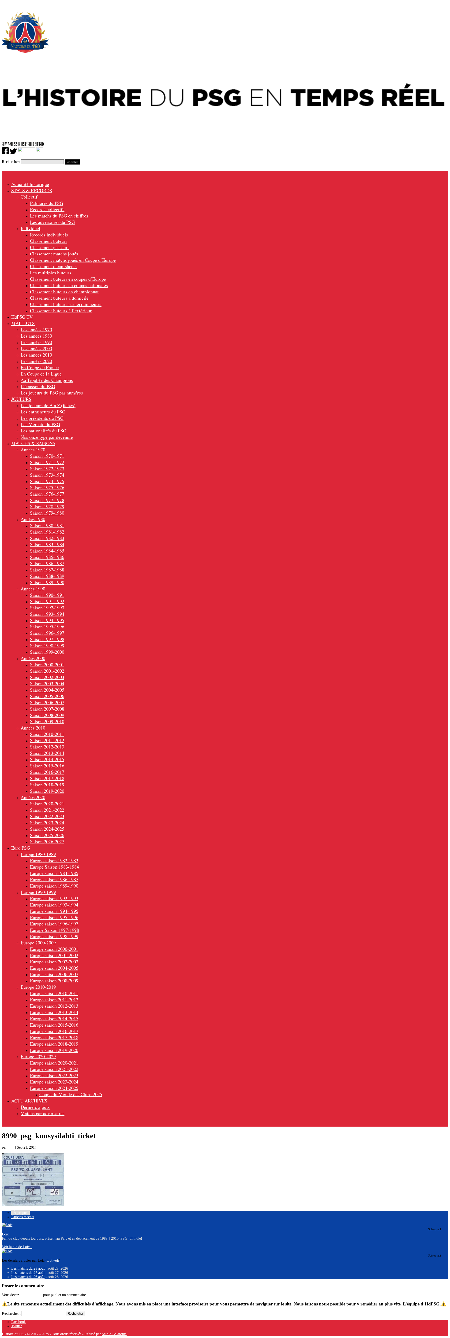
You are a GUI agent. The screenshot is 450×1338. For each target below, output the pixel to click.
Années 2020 (33, 797)
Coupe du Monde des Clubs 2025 (70, 1094)
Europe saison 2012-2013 (54, 1006)
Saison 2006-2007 (47, 702)
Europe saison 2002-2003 (54, 961)
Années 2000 (33, 658)
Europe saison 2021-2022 (54, 1069)
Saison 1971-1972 (47, 462)
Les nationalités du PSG (43, 431)
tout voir (53, 1260)
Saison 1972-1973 (47, 468)
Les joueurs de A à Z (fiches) (48, 405)
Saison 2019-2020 (47, 791)
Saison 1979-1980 (47, 513)
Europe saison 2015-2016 (54, 1025)
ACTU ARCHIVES (29, 1101)
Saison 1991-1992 (47, 601)
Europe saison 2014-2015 (54, 1018)
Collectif (29, 197)
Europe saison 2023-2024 (54, 1082)
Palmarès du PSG (46, 203)
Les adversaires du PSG (52, 222)
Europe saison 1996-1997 (54, 924)
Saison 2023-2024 (47, 822)
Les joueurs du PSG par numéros (52, 393)
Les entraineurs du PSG (43, 412)
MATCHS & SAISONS (33, 443)
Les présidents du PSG (42, 418)
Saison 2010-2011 (47, 734)
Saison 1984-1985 (47, 551)
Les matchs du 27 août (28, 1273)
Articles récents (22, 1217)
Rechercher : (11, 1313)
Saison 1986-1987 (47, 563)
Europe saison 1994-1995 (54, 911)
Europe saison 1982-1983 (54, 860)
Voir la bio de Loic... (17, 1247)
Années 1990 (33, 589)
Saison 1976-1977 (47, 494)
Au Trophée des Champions (47, 380)
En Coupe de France (40, 367)
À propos (20, 1213)
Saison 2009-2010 (47, 721)
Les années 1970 (36, 329)
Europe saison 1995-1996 (54, 917)
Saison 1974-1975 (47, 481)
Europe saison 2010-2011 (54, 993)
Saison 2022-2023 (47, 816)
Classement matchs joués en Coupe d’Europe (73, 260)
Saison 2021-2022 (47, 810)
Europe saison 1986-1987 (54, 879)
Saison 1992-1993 (47, 607)
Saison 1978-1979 (47, 506)
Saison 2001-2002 (47, 671)
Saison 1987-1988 (47, 570)
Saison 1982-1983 (47, 538)
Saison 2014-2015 (47, 759)
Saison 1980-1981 (47, 525)
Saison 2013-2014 (47, 753)
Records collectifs (47, 209)
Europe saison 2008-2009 (54, 980)
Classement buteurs (48, 241)
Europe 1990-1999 (38, 892)
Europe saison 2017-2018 (54, 1037)
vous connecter (31, 1295)
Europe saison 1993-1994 (54, 905)
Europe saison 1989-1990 (54, 886)
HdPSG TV (22, 317)
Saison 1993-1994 (47, 614)
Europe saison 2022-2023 (54, 1075)
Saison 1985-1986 (47, 557)
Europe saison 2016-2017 (54, 1031)
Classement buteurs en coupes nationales (69, 285)
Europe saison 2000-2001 (54, 949)
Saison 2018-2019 (47, 784)
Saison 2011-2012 (47, 740)
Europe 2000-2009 (38, 943)
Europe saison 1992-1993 (54, 898)
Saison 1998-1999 (47, 645)
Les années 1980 (36, 336)
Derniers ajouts (35, 1107)
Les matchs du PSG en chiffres (59, 216)
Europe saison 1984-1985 (54, 873)
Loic (11, 1147)
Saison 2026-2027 (47, 841)
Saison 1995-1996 (47, 626)
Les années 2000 (36, 348)
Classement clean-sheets (53, 266)
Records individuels (49, 235)
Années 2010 (33, 728)
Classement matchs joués (54, 254)
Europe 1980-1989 (38, 854)
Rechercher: (11, 162)
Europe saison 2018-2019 (54, 1044)
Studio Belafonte (114, 1334)
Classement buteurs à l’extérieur (61, 310)
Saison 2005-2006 (47, 696)
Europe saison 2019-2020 (54, 1050)
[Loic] (7, 1225)
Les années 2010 (36, 355)
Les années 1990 (36, 342)
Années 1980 (33, 519)
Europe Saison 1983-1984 (54, 867)
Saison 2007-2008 (47, 709)
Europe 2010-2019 (38, 987)
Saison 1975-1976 (47, 487)
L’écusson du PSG (38, 386)
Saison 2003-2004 (47, 683)
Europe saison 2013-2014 (54, 1012)
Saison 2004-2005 (47, 690)
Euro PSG (20, 848)
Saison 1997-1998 (47, 639)
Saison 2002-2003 (47, 677)
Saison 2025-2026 (47, 835)
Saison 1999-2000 (47, 652)
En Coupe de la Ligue (41, 374)
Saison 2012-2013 (47, 747)
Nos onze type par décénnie (47, 437)
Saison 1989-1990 (47, 582)
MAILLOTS (23, 323)
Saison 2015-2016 (47, 766)
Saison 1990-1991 (47, 595)
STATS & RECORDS (31, 190)
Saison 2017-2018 (47, 778)
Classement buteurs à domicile (59, 298)
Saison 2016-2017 (47, 772)
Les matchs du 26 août (28, 1277)
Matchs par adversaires (42, 1113)
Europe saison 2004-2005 (54, 968)
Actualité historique (30, 184)
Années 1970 (33, 449)
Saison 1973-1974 (47, 475)
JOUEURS (21, 399)
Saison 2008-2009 (47, 715)
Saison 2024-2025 (47, 829)
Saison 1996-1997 (47, 633)
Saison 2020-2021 (47, 803)
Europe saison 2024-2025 (54, 1088)
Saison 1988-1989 (47, 576)
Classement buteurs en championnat (64, 291)
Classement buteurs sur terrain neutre (65, 304)
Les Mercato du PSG (40, 424)
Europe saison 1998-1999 (54, 936)
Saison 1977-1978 (47, 500)
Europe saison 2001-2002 (54, 955)
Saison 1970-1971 (47, 456)
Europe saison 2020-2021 (54, 1063)
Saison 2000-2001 (47, 664)
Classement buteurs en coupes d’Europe (68, 279)
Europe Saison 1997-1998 (54, 930)
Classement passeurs (49, 247)
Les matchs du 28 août (28, 1268)
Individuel (30, 228)
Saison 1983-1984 (47, 544)
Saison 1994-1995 (47, 620)
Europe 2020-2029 (38, 1056)
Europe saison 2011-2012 (54, 999)
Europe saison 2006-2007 (54, 974)
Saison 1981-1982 (47, 532)
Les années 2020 (36, 361)
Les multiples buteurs (50, 272)
